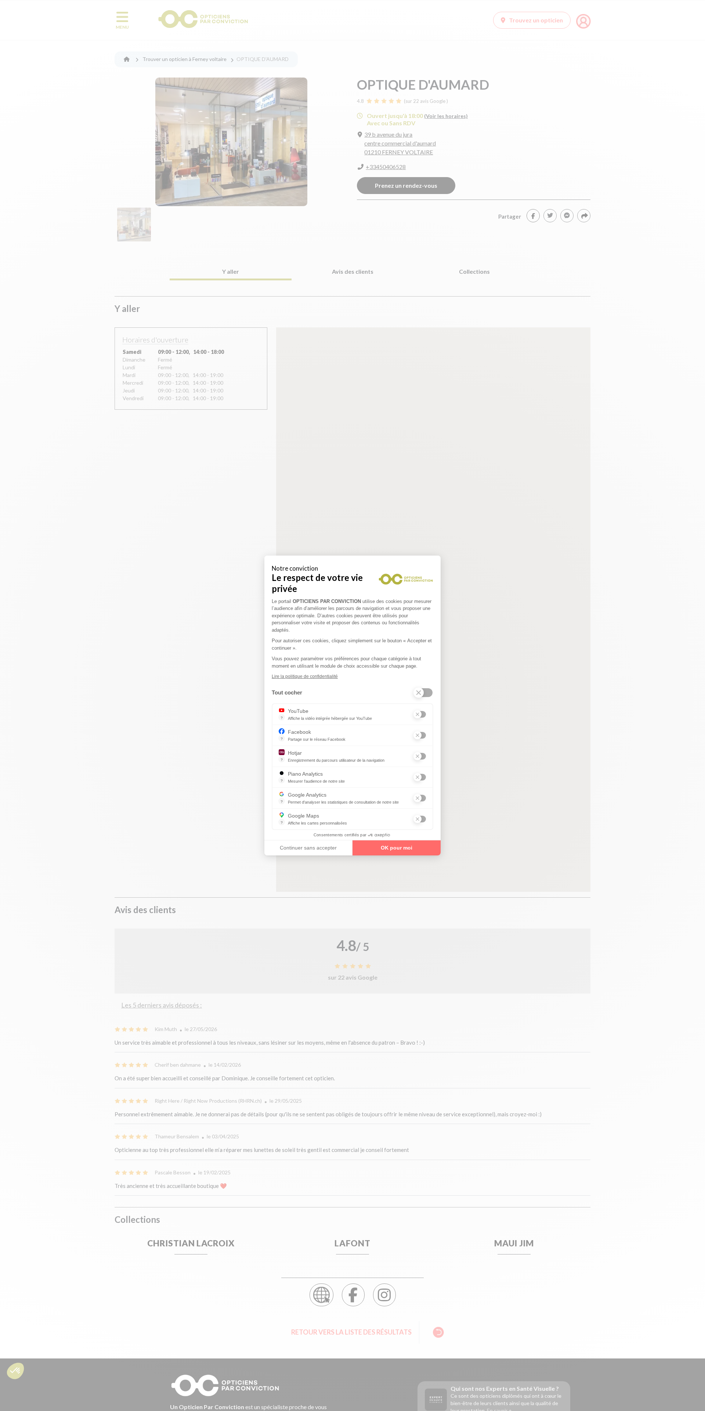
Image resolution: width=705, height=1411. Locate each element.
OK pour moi (396, 848)
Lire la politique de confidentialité (305, 676)
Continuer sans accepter (308, 848)
